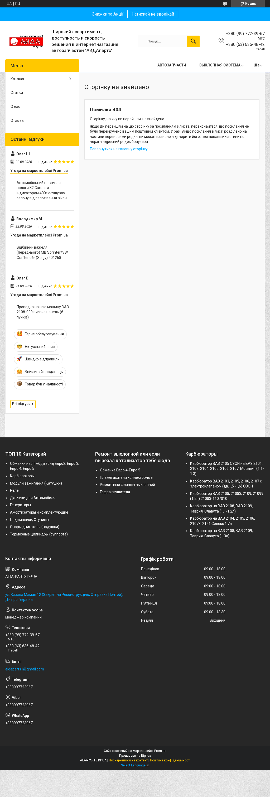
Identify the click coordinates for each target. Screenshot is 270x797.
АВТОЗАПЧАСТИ (171, 65)
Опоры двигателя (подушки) (34, 527)
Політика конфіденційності (170, 760)
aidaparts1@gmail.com (24, 669)
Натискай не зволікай (153, 14)
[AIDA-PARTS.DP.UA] (26, 41)
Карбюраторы (22, 476)
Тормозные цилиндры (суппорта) (39, 534)
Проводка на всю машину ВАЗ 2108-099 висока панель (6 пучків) (43, 312)
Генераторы (20, 505)
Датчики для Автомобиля (32, 498)
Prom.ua (160, 751)
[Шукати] (193, 41)
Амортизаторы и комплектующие (39, 512)
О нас (15, 106)
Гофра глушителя (115, 492)
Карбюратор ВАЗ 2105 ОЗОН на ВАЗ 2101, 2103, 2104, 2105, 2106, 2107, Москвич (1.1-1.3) (227, 468)
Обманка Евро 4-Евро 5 (120, 470)
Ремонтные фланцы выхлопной (127, 484)
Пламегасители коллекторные (126, 477)
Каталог (18, 79)
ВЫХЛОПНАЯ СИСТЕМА (219, 65)
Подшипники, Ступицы (29, 520)
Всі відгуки (21, 404)
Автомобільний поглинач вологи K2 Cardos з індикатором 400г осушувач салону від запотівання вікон (42, 190)
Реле (14, 490)
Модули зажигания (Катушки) (36, 483)
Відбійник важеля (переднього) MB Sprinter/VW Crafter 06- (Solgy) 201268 (42, 252)
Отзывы (17, 120)
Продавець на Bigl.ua (135, 755)
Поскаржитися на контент (128, 760)
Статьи (17, 92)
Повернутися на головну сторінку (119, 149)
